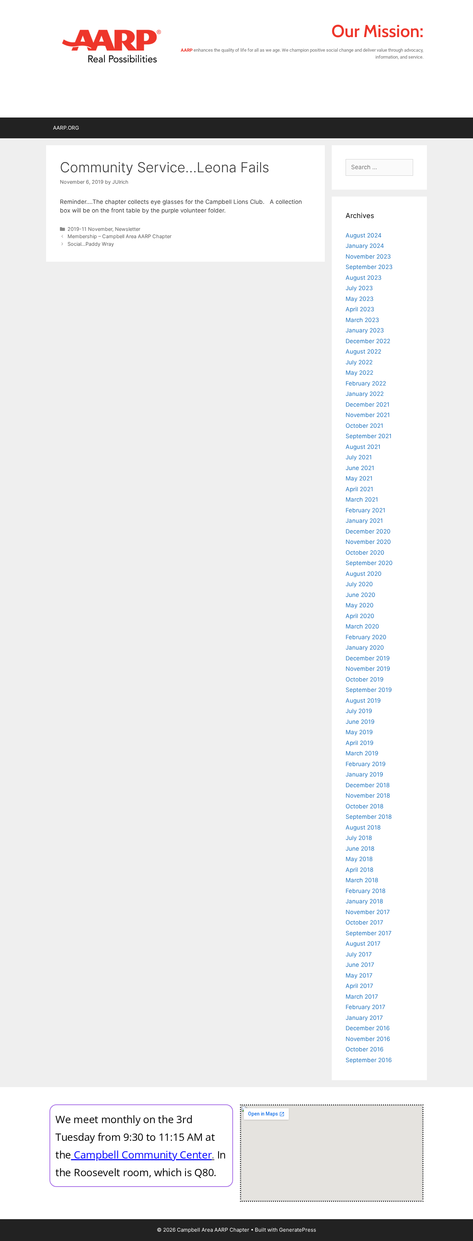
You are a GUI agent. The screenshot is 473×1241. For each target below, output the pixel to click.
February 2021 (365, 510)
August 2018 (363, 827)
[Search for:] (379, 167)
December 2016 (368, 1028)
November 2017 (368, 912)
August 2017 (363, 943)
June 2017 (360, 964)
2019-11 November (90, 229)
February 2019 (366, 764)
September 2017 (369, 933)
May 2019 (359, 732)
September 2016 (369, 1060)
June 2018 (360, 848)
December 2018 (368, 785)
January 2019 (364, 774)
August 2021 (363, 446)
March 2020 (362, 626)
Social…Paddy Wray (91, 244)
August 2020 (364, 573)
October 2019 (365, 679)
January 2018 (364, 901)
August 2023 (364, 277)
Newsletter (127, 229)
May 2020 (360, 605)
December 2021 (368, 404)
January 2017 (364, 1017)
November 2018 (368, 795)
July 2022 (359, 362)
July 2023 (359, 288)
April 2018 (359, 869)
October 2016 (365, 1049)
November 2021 (368, 414)
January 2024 (365, 245)
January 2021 (364, 520)
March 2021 (362, 499)
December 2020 (368, 531)
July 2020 (359, 584)
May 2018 (359, 859)
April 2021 (359, 489)
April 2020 (360, 616)
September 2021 (369, 436)
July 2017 (359, 954)
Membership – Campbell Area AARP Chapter (119, 236)
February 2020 (366, 637)
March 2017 (362, 996)
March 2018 (362, 880)
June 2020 (360, 594)
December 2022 (368, 341)
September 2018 (369, 816)
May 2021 (359, 478)
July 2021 (359, 457)
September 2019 (369, 689)
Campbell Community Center (143, 1154)
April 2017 (359, 985)
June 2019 (360, 721)
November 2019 (368, 668)
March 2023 (362, 319)
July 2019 (359, 711)
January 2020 (365, 647)
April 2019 (360, 742)
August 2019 (363, 700)
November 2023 (368, 256)
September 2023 (369, 266)
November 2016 (368, 1038)
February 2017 (365, 1007)
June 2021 (360, 468)
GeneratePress (297, 1229)
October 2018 (364, 806)
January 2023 (365, 330)
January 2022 (365, 393)
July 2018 (359, 837)
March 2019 (362, 753)
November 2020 (368, 541)
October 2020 (365, 552)
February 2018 (365, 890)
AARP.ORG (66, 127)
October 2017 (364, 922)
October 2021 (364, 425)
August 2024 (364, 235)
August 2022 (363, 351)
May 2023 (360, 298)
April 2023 (360, 309)
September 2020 (369, 562)
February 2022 (366, 383)
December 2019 (368, 658)
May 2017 (359, 975)
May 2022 (359, 372)
